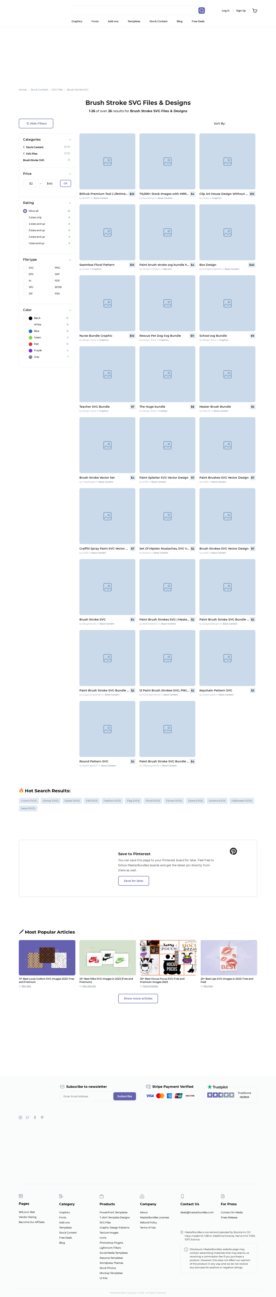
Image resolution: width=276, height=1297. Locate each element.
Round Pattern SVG (93, 761)
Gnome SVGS (217, 800)
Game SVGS (195, 800)
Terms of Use (148, 1227)
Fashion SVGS (112, 800)
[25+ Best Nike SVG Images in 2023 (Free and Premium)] (107, 957)
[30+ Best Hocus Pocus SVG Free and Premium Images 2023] (168, 957)
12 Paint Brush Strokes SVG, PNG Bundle (164, 690)
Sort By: (219, 123)
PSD (57, 293)
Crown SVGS (29, 800)
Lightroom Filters (110, 1247)
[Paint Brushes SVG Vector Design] (227, 445)
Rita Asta (26, 986)
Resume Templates (111, 1257)
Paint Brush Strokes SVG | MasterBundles (164, 619)
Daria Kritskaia (150, 986)
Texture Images (109, 1232)
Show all (33, 210)
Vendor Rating (27, 1217)
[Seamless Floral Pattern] (107, 232)
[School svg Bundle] (227, 303)
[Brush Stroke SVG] (107, 587)
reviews (244, 1096)
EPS (31, 274)
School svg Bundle (213, 336)
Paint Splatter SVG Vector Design (164, 477)
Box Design (207, 265)
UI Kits (103, 1278)
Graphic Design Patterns (114, 1227)
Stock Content (158, 21)
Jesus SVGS (28, 808)
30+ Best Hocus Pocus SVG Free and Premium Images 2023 (162, 980)
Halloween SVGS (242, 800)
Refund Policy (148, 1222)
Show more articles (138, 998)
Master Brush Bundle (215, 406)
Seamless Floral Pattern (97, 265)
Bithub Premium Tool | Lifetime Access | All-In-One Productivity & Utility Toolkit (103, 194)
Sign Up (241, 10)
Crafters (163, 411)
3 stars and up (37, 230)
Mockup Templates (111, 1273)
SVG (31, 267)
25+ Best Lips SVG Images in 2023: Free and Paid (227, 980)
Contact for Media (232, 1212)
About (144, 1212)
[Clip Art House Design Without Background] (227, 161)
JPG (31, 287)
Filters (38, 123)
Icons (103, 1237)
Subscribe (124, 1096)
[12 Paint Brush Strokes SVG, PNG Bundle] (167, 658)
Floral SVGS (153, 800)
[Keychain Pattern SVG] (227, 658)
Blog (179, 21)
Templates (134, 21)
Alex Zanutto (89, 986)
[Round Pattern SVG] (107, 729)
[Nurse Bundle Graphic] (107, 303)
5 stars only (35, 217)
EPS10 (58, 287)
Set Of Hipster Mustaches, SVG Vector (164, 548)
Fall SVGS (92, 800)
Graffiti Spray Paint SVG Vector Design (104, 548)
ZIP (31, 293)
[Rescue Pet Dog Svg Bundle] (167, 303)
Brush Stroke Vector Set (97, 477)
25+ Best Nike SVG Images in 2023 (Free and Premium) (106, 980)
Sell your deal (27, 1212)
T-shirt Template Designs (115, 1217)
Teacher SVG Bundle (94, 406)
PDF (57, 280)
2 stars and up (37, 236)
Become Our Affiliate (31, 1222)
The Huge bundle (152, 406)
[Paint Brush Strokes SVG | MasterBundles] (167, 587)
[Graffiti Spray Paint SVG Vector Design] (107, 516)
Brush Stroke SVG (33, 160)
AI (30, 280)
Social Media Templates (114, 1252)
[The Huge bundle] (167, 374)
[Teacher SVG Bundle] (107, 374)
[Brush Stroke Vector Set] (107, 445)
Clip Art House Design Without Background (223, 194)
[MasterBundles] (32, 11)
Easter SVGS (72, 800)
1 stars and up (36, 243)
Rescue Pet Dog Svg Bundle (160, 336)
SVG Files (31, 153)
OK (65, 183)
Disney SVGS (51, 800)
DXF (57, 274)
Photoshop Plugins (111, 1242)
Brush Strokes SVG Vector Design (224, 548)
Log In (226, 10)
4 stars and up (37, 223)
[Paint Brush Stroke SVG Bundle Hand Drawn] (227, 587)
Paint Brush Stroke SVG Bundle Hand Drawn (224, 619)
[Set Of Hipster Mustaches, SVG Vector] (167, 516)
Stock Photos (108, 1268)
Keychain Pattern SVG (215, 690)
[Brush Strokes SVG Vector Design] (227, 516)
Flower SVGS (174, 800)
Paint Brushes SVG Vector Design (224, 477)
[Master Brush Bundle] (227, 374)
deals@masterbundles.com (197, 1212)
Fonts (95, 21)
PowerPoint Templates (113, 1212)
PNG (57, 267)
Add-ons (113, 21)
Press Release (229, 1217)
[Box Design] (227, 232)
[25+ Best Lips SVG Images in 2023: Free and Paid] (229, 957)
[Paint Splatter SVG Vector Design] (167, 445)
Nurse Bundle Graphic (95, 336)
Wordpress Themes (111, 1262)
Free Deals (198, 21)
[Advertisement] (138, 55)
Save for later (133, 881)
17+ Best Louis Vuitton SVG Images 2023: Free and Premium (46, 980)
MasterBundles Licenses (154, 1217)
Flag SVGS (133, 800)
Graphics (77, 21)
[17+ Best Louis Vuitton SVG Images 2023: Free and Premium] (47, 957)
